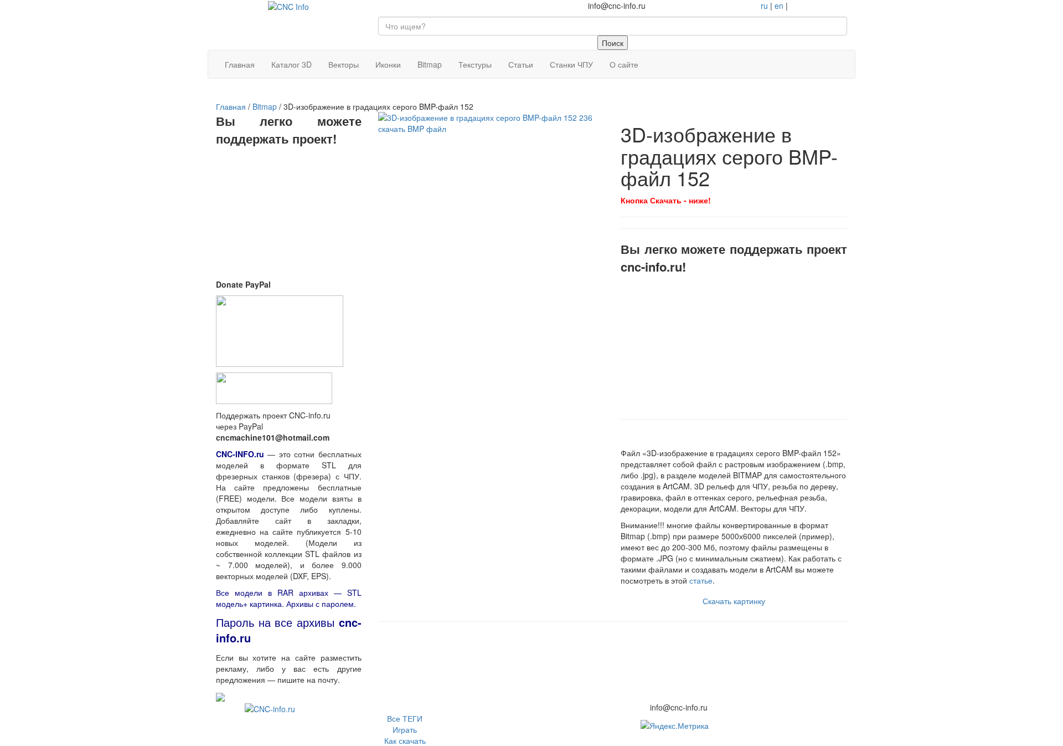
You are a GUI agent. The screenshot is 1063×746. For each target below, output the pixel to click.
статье (701, 580)
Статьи (520, 64)
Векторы (343, 64)
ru (764, 5)
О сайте (624, 64)
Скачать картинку (734, 600)
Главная (240, 64)
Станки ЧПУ (571, 64)
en (779, 5)
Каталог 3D (291, 64)
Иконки (388, 64)
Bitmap (429, 64)
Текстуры (475, 64)
